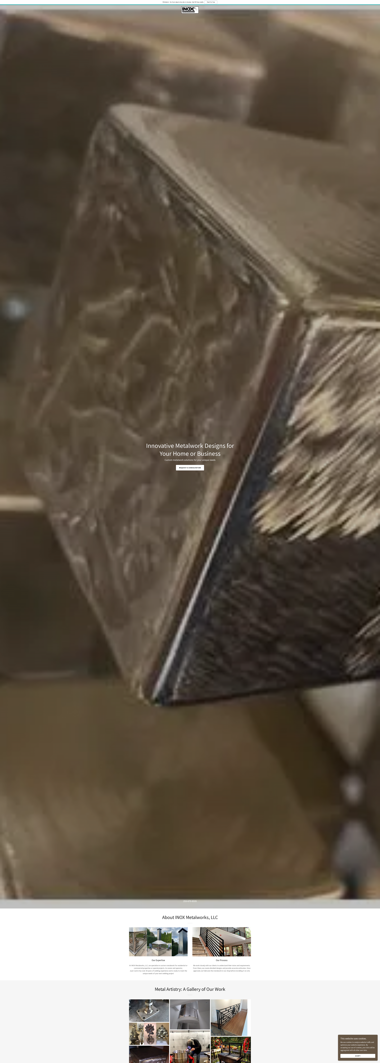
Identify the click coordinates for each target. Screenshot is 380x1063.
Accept (358, 1056)
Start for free (211, 2)
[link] (190, 10)
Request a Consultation (190, 468)
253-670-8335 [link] (190, 901)
